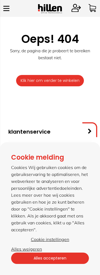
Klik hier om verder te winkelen (50, 80)
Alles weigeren (26, 249)
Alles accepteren (50, 258)
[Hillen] (50, 11)
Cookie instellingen (50, 239)
